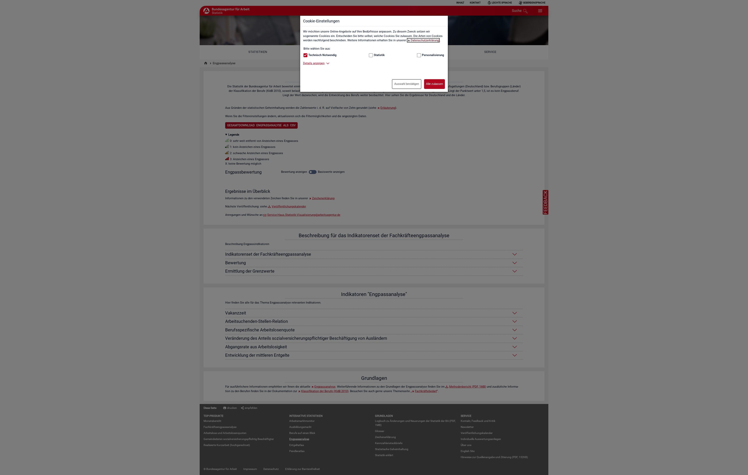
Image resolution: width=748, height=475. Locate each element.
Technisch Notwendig (322, 55)
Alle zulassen (434, 83)
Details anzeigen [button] (314, 63)
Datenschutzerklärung (425, 40)
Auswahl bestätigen (406, 83)
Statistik (379, 55)
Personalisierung (433, 55)
